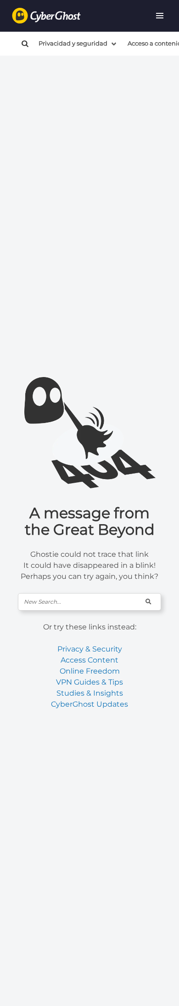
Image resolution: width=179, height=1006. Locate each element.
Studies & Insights (89, 693)
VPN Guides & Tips (89, 682)
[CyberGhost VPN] (46, 16)
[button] (160, 16)
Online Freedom (90, 671)
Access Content (89, 660)
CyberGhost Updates (89, 704)
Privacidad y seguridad (73, 43)
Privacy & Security (89, 649)
